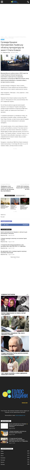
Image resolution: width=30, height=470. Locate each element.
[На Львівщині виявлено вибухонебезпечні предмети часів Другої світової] (24, 201)
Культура (3, 460)
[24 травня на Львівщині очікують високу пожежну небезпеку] (5, 201)
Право (2, 451)
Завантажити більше (15, 257)
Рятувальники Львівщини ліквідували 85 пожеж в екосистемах (13, 207)
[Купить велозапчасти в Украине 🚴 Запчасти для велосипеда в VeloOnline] (4, 426)
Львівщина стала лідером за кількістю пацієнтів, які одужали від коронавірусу (7, 188)
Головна (2, 36)
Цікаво (2, 453)
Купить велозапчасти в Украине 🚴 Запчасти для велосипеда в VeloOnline (18, 425)
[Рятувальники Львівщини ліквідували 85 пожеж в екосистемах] (15, 201)
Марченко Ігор (6, 52)
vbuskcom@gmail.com (20, 415)
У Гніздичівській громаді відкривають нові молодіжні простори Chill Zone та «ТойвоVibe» (13, 245)
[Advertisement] (15, 20)
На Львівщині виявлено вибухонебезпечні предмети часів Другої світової (24, 207)
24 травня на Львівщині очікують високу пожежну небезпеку (5, 207)
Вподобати (25, 224)
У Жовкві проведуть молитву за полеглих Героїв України (17, 432)
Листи (2, 39)
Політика (3, 464)
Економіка (3, 457)
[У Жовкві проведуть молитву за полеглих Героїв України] (4, 433)
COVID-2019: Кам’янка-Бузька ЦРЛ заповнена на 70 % (22, 187)
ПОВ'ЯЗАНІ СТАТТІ (10, 195)
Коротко (2, 462)
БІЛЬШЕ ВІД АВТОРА (20, 195)
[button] (27, 2)
